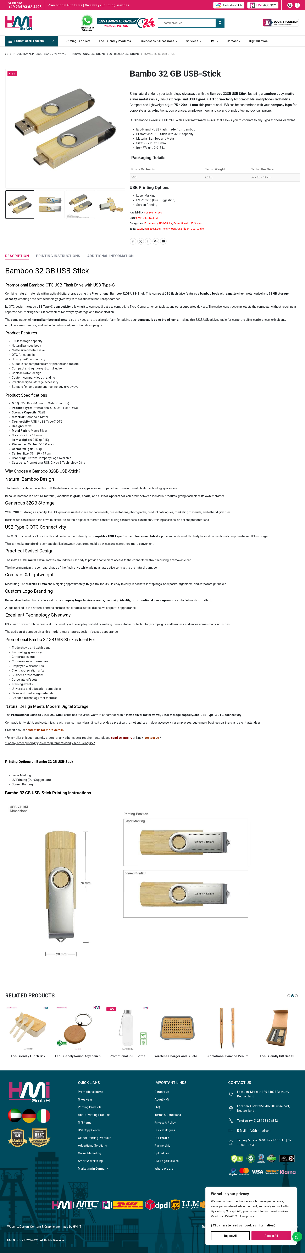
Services (192, 41)
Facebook (133, 241)
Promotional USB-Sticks (187, 223)
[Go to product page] (78, 1028)
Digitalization (258, 41)
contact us (151, 737)
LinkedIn (148, 241)
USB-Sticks (197, 228)
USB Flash (183, 228)
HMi (212, 41)
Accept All (271, 1235)
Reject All (230, 1235)
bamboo (149, 228)
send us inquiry (121, 737)
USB (173, 228)
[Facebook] (297, 5)
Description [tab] (17, 256)
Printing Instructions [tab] (58, 256)
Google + (155, 241)
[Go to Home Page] (6, 54)
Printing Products (78, 41)
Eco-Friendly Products (115, 41)
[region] (251, 1216)
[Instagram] (290, 5)
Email (163, 241)
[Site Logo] (26, 22)
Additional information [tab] (110, 256)
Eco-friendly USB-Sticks (158, 223)
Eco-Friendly (162, 228)
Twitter (140, 241)
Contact (232, 41)
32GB (140, 228)
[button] (6, 129)
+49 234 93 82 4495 (25, 7)
